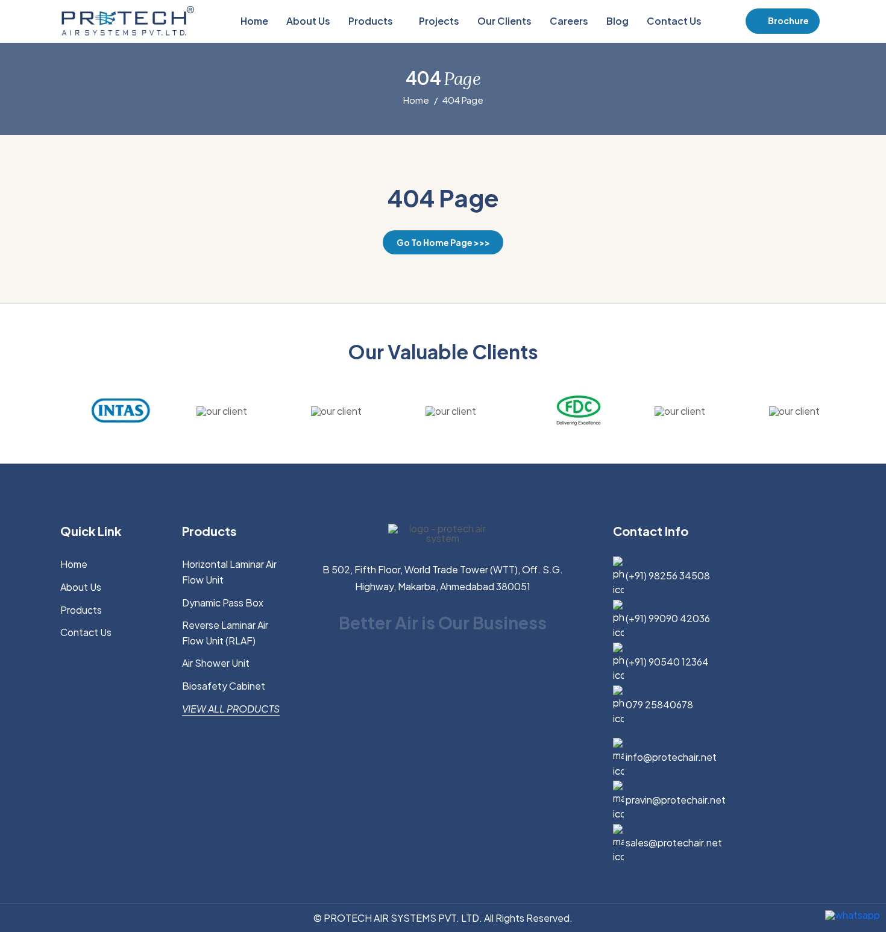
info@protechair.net (670, 757)
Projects (439, 20)
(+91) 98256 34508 (667, 575)
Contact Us (674, 20)
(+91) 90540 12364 (666, 661)
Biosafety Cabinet (223, 685)
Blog (617, 20)
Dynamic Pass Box (222, 602)
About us (80, 587)
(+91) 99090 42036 (667, 618)
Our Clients (504, 20)
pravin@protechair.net (675, 799)
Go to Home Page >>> (443, 242)
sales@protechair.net (673, 842)
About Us (308, 20)
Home (254, 20)
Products (371, 20)
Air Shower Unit (216, 662)
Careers (569, 20)
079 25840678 (658, 704)
